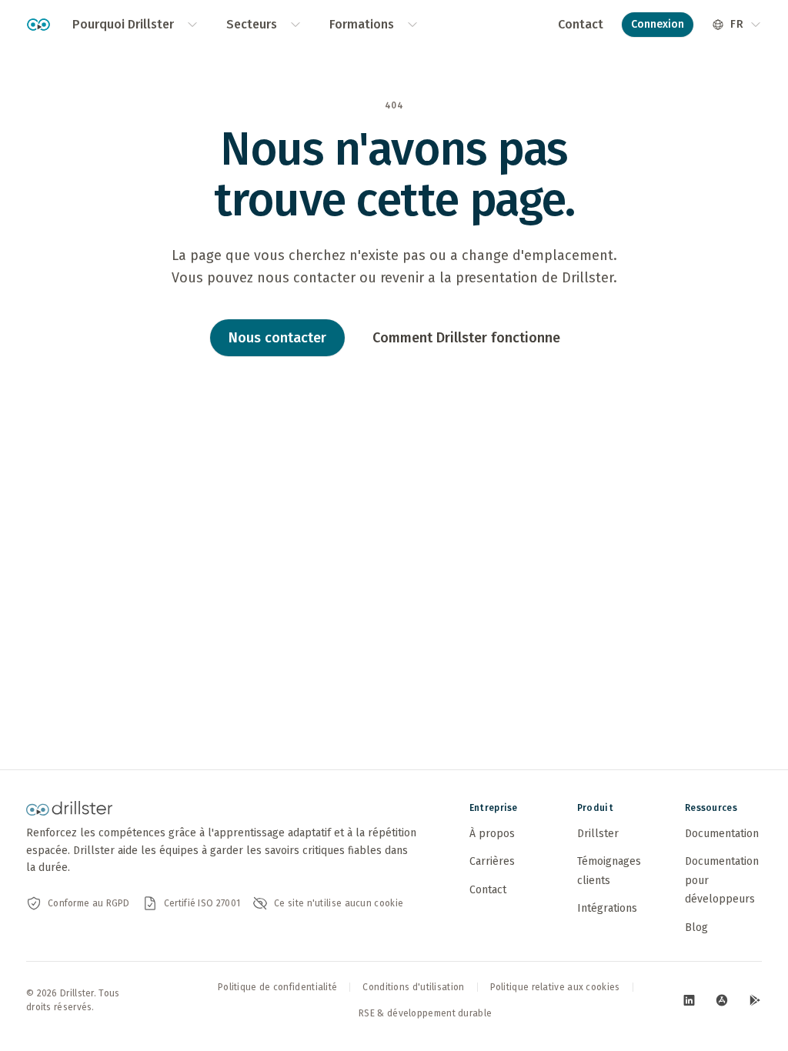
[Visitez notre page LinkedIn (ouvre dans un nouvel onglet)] (689, 1000)
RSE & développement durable (425, 1013)
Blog (696, 927)
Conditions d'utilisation (413, 987)
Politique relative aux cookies (555, 987)
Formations (361, 24)
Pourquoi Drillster (123, 24)
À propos (492, 833)
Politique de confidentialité (277, 987)
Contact (580, 24)
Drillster (598, 833)
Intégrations (607, 908)
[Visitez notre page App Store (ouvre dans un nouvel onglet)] (722, 1000)
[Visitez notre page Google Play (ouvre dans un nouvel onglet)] (754, 1000)
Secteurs (251, 24)
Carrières (492, 861)
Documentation (722, 833)
